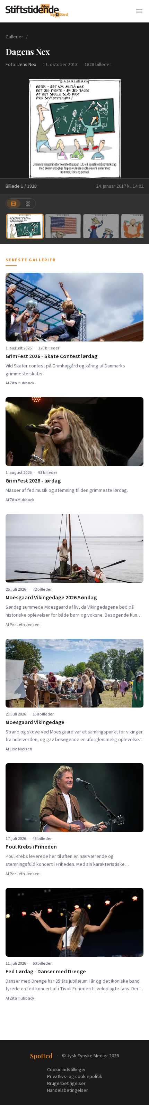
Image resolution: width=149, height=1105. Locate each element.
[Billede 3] (101, 226)
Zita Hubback (22, 383)
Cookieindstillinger (66, 1069)
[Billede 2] (63, 226)
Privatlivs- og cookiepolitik (74, 1076)
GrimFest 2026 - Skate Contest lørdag (51, 356)
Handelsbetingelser (67, 1090)
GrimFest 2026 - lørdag (33, 481)
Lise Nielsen (21, 749)
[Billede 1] (25, 226)
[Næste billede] (139, 128)
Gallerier (14, 37)
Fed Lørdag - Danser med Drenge (46, 971)
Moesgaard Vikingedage (35, 722)
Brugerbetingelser (66, 1083)
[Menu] (139, 11)
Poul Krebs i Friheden (31, 847)
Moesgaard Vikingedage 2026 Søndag (51, 597)
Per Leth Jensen (25, 625)
